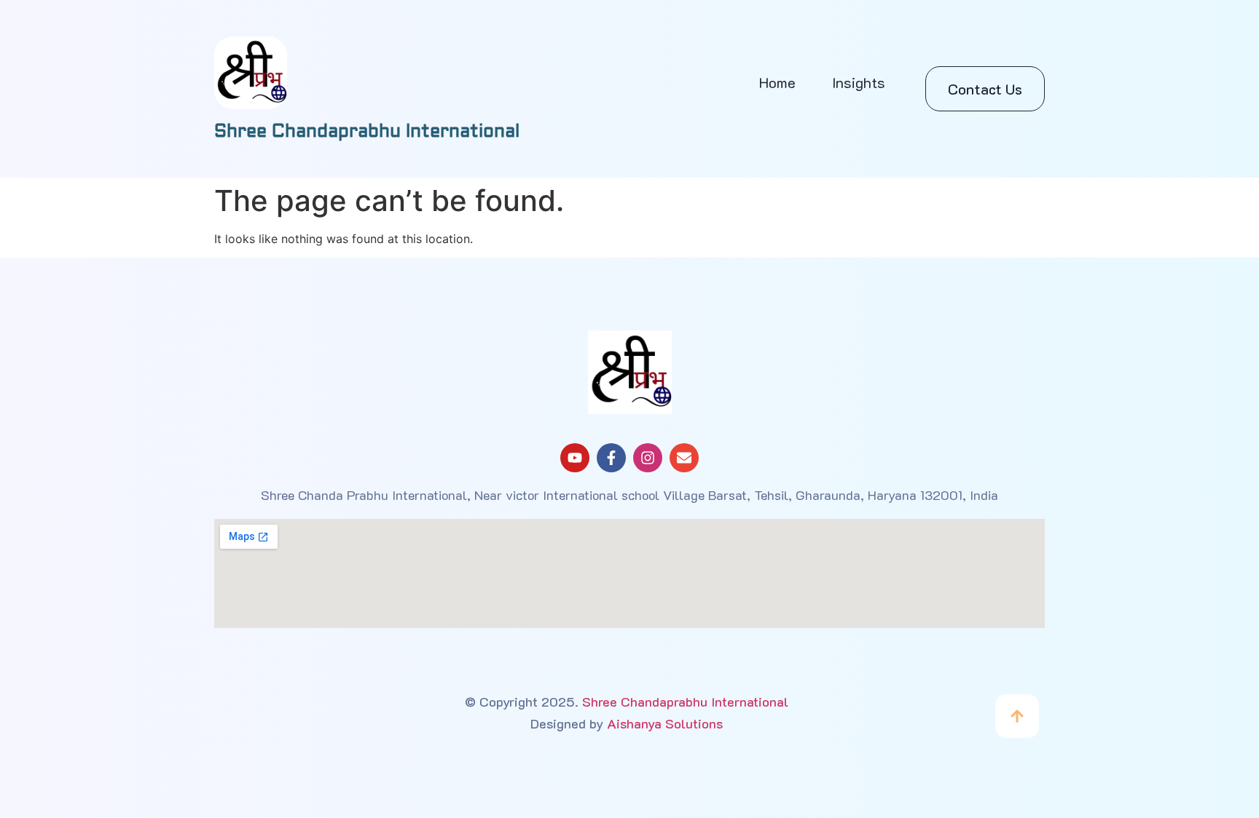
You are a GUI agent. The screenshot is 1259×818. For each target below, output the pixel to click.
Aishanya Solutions (665, 723)
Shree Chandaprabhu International (685, 701)
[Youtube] (574, 457)
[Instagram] (647, 457)
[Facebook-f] (611, 457)
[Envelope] (684, 457)
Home (777, 82)
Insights (858, 82)
